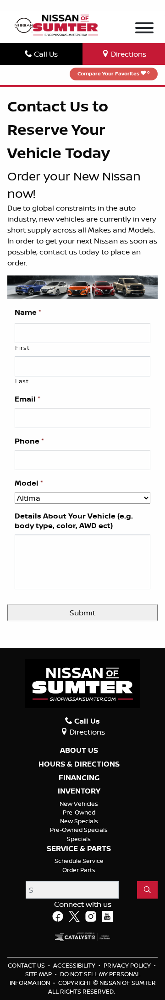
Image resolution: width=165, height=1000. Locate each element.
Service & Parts (79, 849)
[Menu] (144, 29)
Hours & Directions (79, 764)
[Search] (147, 890)
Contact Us (27, 965)
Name (28, 312)
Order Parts (78, 870)
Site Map (39, 974)
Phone (29, 441)
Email (27, 399)
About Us (79, 750)
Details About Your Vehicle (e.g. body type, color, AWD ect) (74, 520)
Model (29, 483)
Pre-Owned (79, 812)
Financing (79, 778)
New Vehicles (79, 803)
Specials (79, 839)
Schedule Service (79, 861)
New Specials (79, 821)
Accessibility (75, 965)
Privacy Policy (128, 965)
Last (22, 381)
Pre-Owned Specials (79, 829)
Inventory (79, 791)
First (22, 348)
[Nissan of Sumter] (65, 25)
